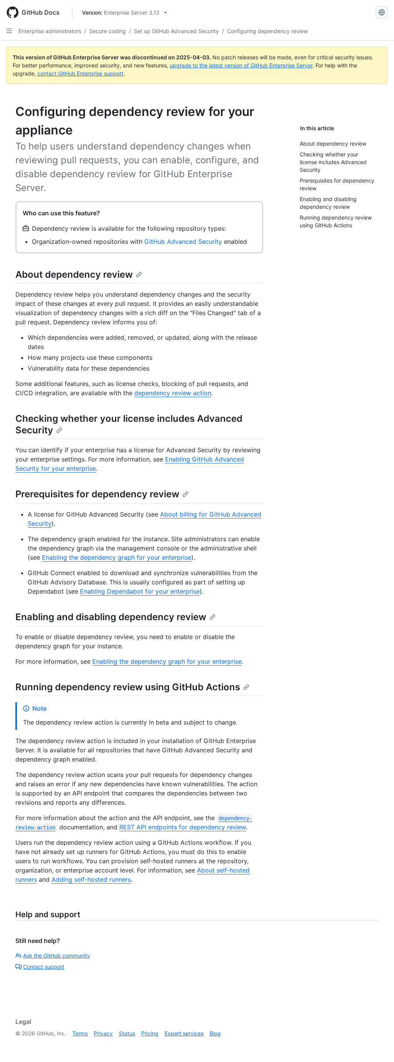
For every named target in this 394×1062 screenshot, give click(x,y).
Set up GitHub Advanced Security (176, 31)
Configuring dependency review (267, 31)
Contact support (43, 966)
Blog (215, 1033)
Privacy (103, 1033)
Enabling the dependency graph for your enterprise (116, 557)
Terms (80, 1033)
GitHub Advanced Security (183, 241)
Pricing (150, 1033)
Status (127, 1033)
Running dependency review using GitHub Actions (127, 687)
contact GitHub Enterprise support (80, 73)
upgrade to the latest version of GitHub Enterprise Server (241, 65)
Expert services (184, 1033)
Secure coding (107, 31)
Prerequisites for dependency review (97, 494)
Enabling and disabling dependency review (110, 616)
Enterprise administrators (49, 31)
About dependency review (74, 274)
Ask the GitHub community (56, 955)
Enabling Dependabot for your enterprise (140, 591)
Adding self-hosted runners (91, 879)
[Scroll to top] (377, 1045)
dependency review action (172, 393)
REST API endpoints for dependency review (182, 827)
